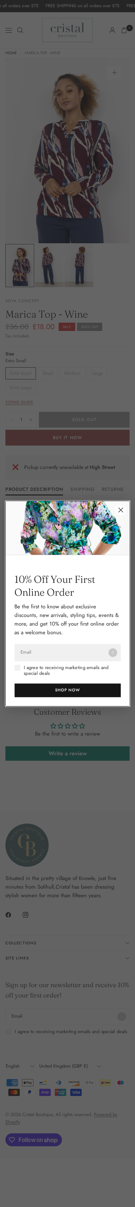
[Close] (120, 510)
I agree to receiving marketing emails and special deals (66, 671)
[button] (67, 690)
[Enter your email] (112, 652)
